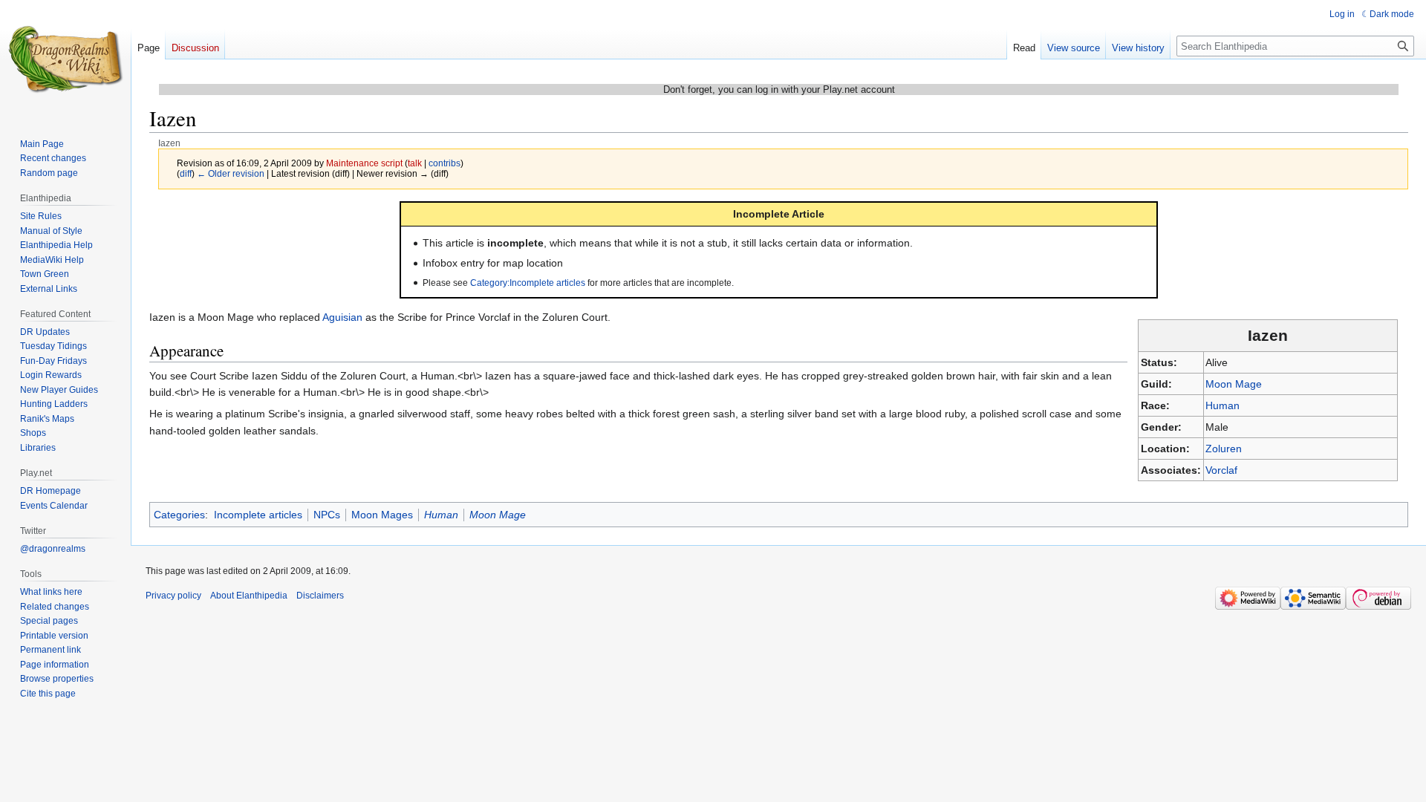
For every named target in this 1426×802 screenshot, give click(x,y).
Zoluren (1223, 448)
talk (415, 163)
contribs (444, 163)
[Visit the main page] (65, 59)
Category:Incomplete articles (527, 282)
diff (186, 173)
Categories (179, 515)
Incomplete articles (258, 515)
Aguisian (342, 317)
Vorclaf (1221, 470)
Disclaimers (320, 595)
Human (1222, 405)
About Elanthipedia (248, 595)
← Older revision (230, 173)
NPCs (326, 515)
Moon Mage (1233, 384)
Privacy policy (173, 595)
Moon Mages (382, 515)
